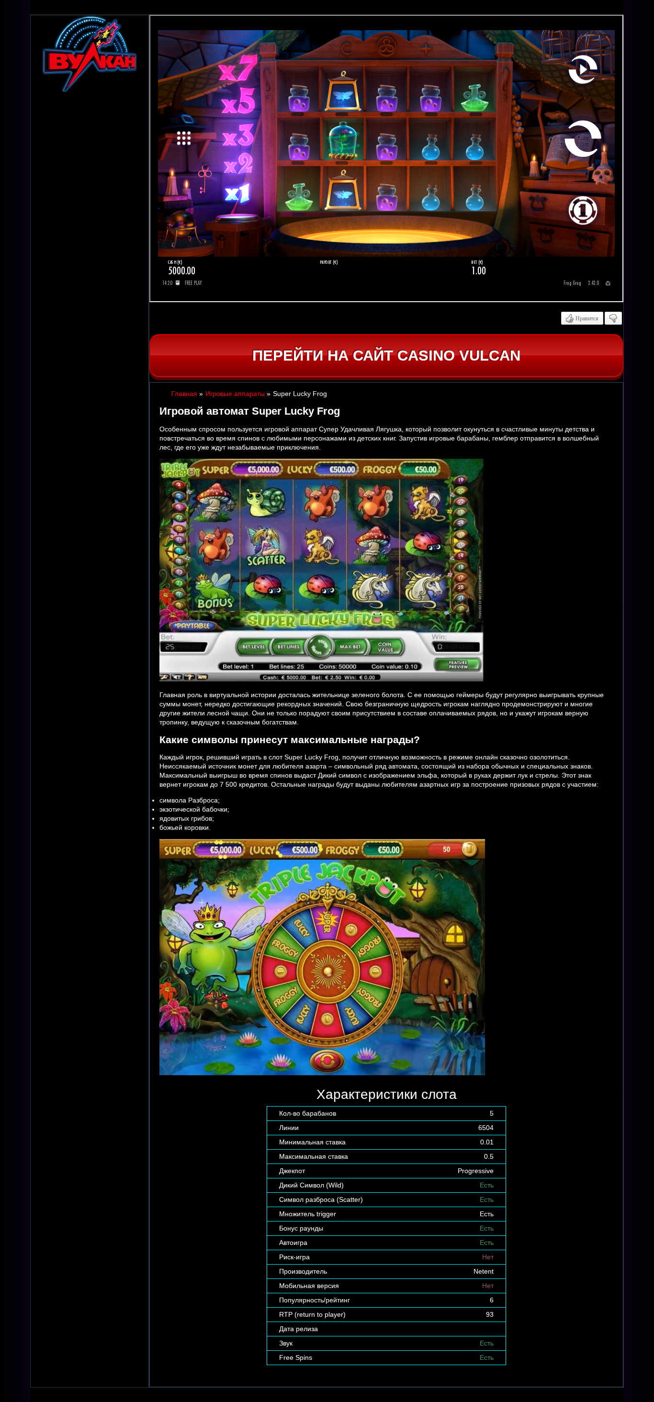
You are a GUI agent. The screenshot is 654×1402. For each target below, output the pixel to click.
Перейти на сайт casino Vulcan (386, 355)
